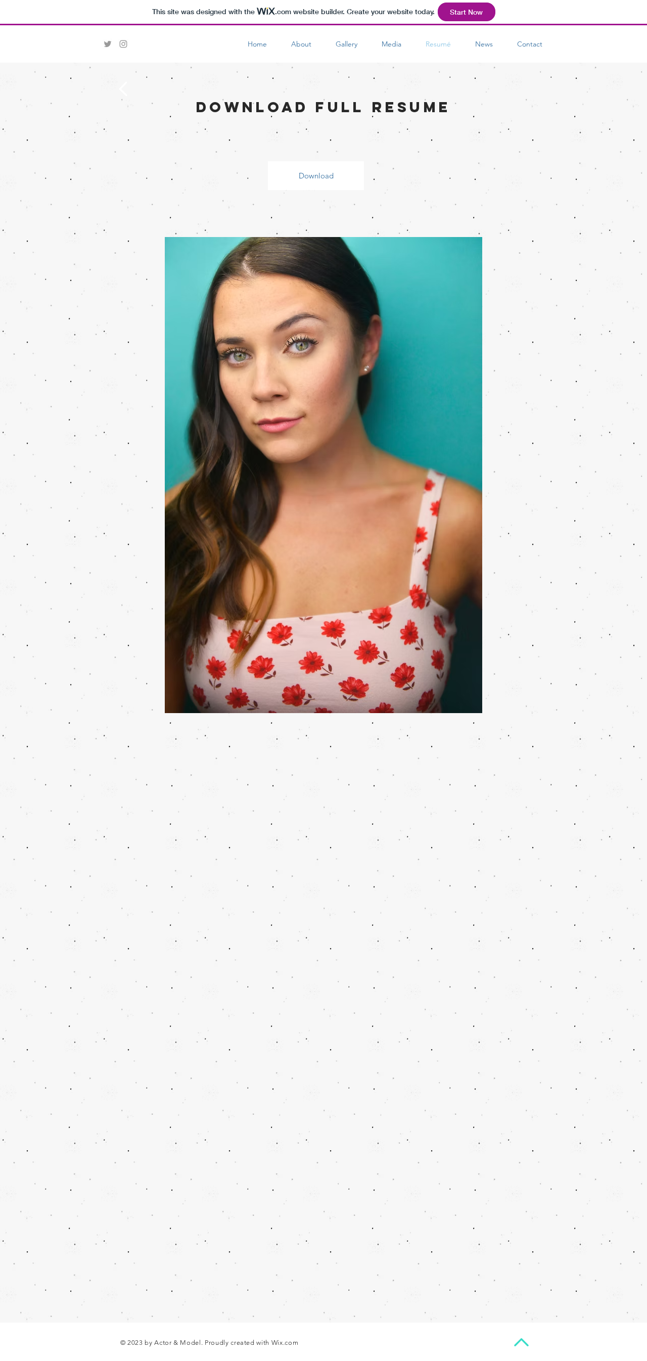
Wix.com (285, 1342)
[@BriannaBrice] (108, 44)
